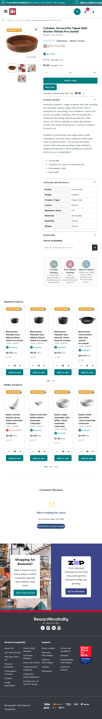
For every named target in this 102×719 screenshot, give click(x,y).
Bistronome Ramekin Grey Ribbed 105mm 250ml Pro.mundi (14, 336)
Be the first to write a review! (51, 526)
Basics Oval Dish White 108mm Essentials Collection (14, 419)
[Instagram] (48, 628)
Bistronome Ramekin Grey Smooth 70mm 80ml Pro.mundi (38, 336)
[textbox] (67, 247)
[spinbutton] (70, 72)
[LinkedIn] (54, 628)
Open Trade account (25, 593)
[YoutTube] (59, 628)
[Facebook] (43, 628)
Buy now (50, 87)
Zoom (32, 57)
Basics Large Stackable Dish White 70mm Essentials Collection (37, 420)
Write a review (77, 41)
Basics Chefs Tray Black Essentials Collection (84, 419)
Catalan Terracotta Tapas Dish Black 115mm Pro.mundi (84, 338)
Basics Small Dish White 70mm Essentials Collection (62, 419)
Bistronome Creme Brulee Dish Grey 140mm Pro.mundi (61, 338)
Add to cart (70, 80)
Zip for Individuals (76, 591)
